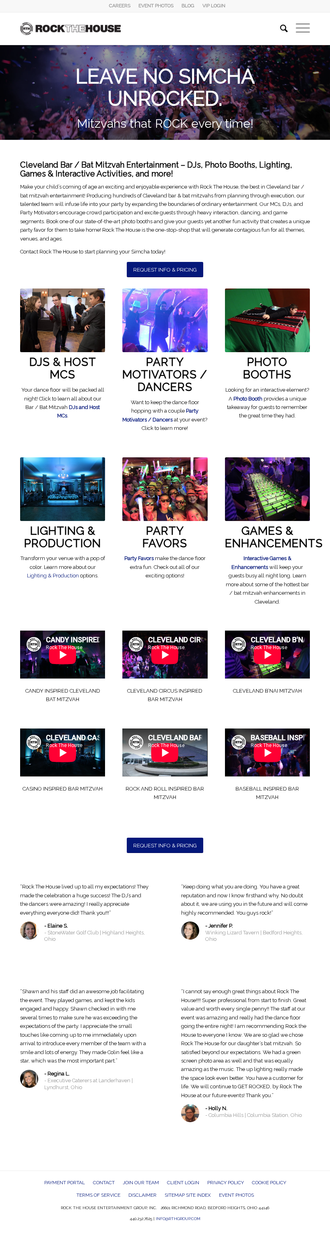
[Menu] (299, 28)
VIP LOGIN (213, 5)
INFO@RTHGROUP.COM (178, 1218)
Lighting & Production (53, 576)
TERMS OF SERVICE (98, 1195)
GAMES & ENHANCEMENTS (274, 537)
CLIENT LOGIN (183, 1182)
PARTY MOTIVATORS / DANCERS (164, 374)
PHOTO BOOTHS (267, 368)
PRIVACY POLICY (225, 1182)
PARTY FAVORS (164, 537)
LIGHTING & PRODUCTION (62, 537)
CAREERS (119, 5)
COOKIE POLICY (269, 1182)
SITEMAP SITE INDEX (188, 1195)
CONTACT (104, 1182)
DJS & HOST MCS (62, 368)
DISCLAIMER (142, 1195)
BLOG (188, 5)
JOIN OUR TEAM (141, 1182)
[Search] (280, 28)
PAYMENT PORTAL (64, 1182)
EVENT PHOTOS (155, 5)
